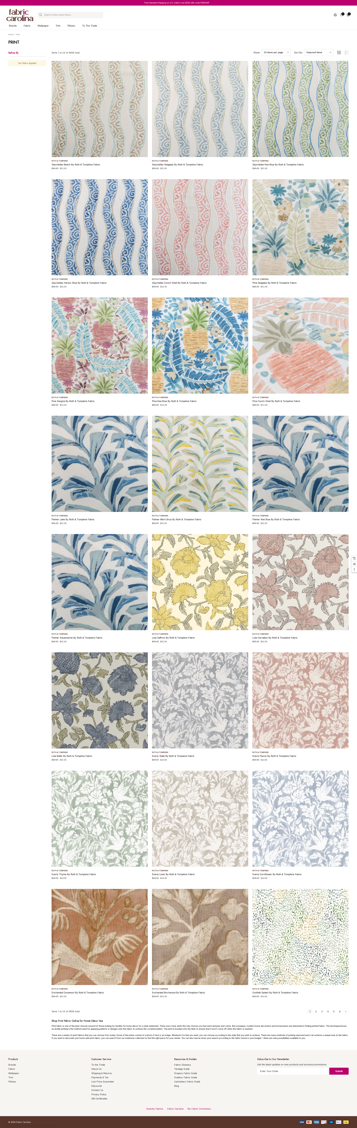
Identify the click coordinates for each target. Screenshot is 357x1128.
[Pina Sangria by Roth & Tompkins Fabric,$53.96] (100, 345)
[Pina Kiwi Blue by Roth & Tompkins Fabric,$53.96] (200, 345)
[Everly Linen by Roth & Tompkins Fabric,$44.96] (200, 819)
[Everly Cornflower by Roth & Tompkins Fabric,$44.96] (300, 819)
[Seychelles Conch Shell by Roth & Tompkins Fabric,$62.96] (200, 227)
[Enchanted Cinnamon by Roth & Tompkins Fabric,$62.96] (100, 937)
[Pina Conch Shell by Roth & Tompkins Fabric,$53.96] (300, 345)
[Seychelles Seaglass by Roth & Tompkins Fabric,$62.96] (200, 109)
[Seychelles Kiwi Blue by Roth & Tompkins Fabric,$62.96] (300, 109)
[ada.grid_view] (339, 52)
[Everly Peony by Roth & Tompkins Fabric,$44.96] (300, 700)
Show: (256, 52)
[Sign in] (335, 15)
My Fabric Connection (199, 1108)
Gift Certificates (99, 1098)
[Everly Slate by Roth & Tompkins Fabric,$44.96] (200, 700)
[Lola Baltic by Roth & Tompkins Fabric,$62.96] (100, 700)
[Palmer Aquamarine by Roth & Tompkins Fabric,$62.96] (100, 582)
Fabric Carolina (175, 1108)
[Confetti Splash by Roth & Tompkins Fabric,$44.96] (300, 937)
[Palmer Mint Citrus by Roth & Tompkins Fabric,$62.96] (200, 464)
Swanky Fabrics (154, 1108)
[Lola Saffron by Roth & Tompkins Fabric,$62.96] (200, 582)
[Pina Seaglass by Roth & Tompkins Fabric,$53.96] (300, 227)
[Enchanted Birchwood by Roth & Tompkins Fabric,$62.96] (200, 937)
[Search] (41, 15)
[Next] (346, 1011)
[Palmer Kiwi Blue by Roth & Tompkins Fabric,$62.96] (300, 464)
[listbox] (318, 52)
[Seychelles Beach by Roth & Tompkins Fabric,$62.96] (100, 109)
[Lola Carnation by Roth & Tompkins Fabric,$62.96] (300, 582)
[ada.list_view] (347, 52)
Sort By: (298, 52)
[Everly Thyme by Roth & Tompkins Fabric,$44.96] (100, 819)
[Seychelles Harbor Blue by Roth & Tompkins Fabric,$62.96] (100, 227)
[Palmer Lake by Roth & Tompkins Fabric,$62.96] (100, 464)
